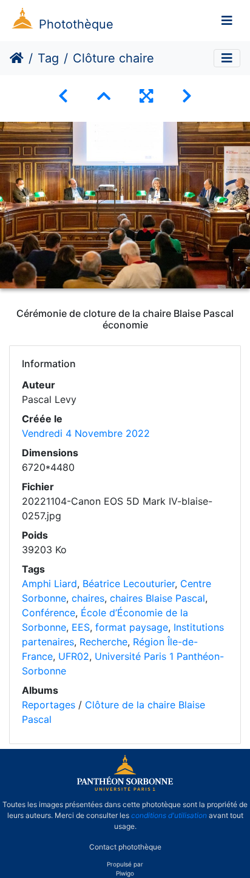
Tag (48, 58)
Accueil (17, 58)
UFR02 (73, 656)
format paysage (131, 627)
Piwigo (125, 873)
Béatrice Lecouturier (129, 583)
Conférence (48, 613)
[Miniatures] (104, 96)
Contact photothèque (125, 846)
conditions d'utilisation (169, 815)
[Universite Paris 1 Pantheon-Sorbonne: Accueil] (125, 788)
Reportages (48, 705)
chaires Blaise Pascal (157, 598)
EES (81, 627)
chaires (88, 598)
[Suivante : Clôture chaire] (186, 96)
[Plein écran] (146, 96)
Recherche (103, 642)
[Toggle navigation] (227, 21)
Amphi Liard (49, 583)
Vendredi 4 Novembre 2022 (86, 433)
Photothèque (76, 24)
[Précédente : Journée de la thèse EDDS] (63, 96)
